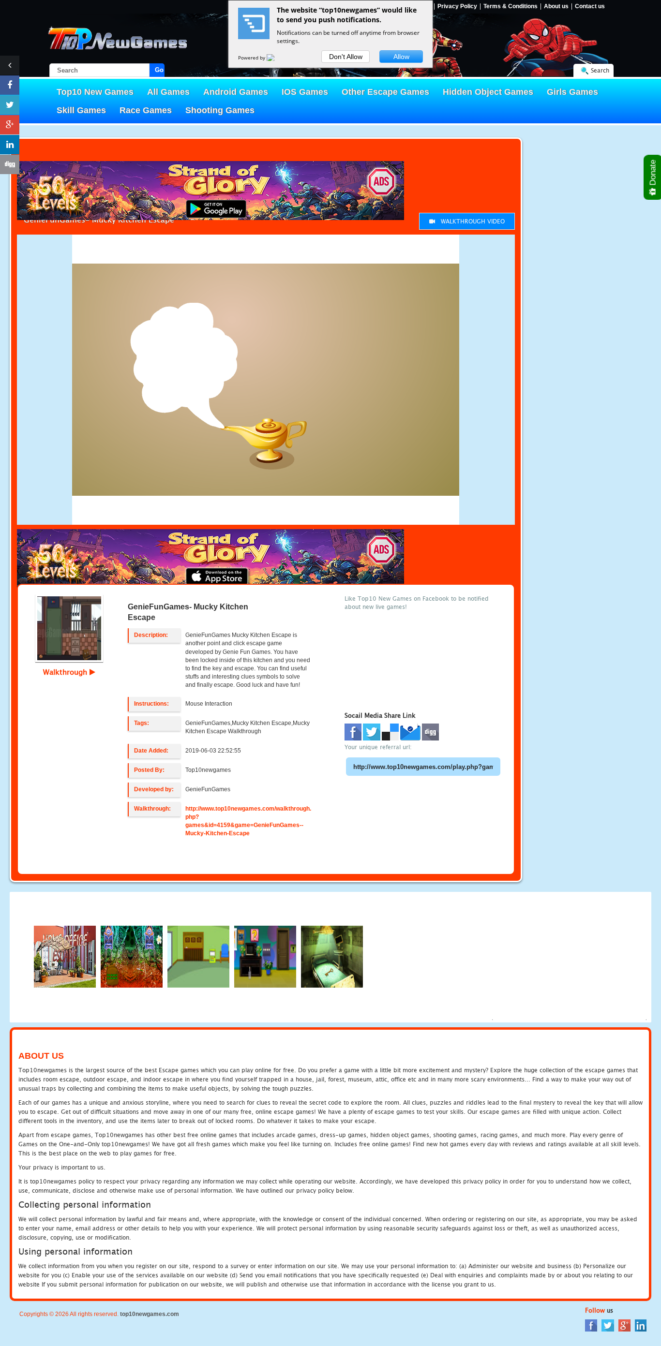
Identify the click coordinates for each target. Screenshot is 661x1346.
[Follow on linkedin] (9, 144)
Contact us (590, 6)
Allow (401, 56)
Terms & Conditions (510, 6)
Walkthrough (66, 671)
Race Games (146, 110)
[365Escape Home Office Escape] (65, 956)
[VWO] (276, 57)
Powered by (252, 57)
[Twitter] (607, 1325)
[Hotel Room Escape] (265, 956)
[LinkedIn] (640, 1325)
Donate (653, 174)
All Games (168, 92)
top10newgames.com (149, 1314)
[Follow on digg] (9, 164)
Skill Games (81, 110)
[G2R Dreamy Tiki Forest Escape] (132, 956)
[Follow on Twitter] (9, 105)
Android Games (235, 92)
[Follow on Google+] (9, 124)
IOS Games (305, 92)
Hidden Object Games (488, 92)
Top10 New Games (95, 92)
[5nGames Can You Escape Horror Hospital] (332, 956)
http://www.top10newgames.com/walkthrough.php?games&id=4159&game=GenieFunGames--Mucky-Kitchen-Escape (248, 821)
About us (556, 6)
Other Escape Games (385, 92)
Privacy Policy (457, 6)
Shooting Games (220, 110)
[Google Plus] (624, 1325)
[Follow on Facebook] (9, 85)
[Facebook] (591, 1325)
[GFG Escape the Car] (198, 956)
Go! (160, 70)
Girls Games (572, 92)
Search (600, 70)
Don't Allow (345, 56)
